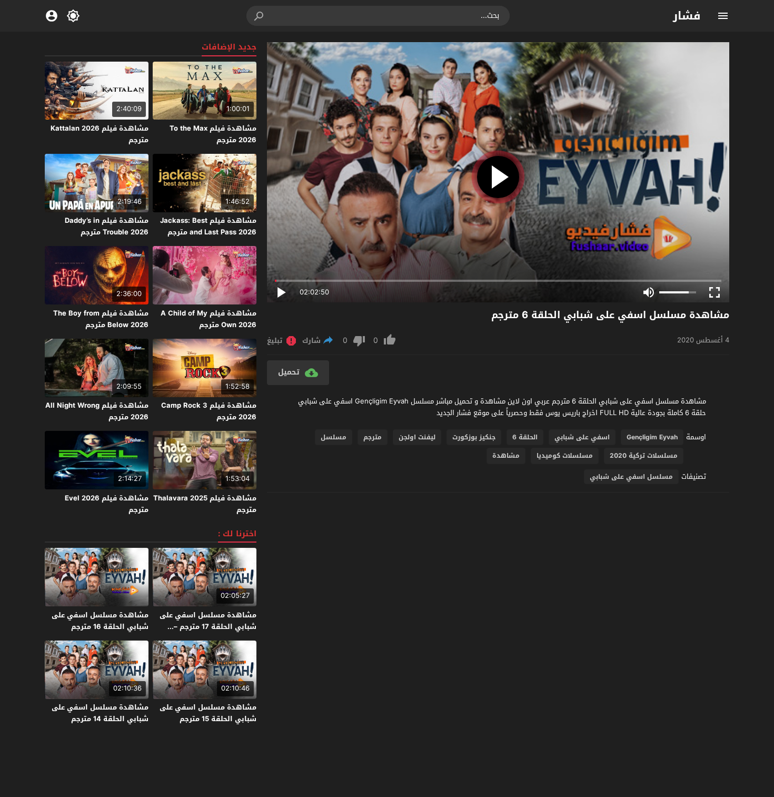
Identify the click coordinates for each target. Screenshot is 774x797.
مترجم (372, 437)
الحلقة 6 (525, 437)
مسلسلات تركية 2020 (644, 455)
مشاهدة (506, 455)
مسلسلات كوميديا (565, 455)
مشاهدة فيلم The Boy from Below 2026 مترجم (100, 319)
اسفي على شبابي (582, 437)
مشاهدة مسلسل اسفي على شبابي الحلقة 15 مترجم (208, 713)
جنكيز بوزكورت (473, 437)
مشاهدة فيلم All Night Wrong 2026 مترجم (96, 411)
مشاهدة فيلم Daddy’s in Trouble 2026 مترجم (106, 226)
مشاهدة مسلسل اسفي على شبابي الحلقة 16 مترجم (100, 620)
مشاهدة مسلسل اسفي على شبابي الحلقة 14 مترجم (100, 713)
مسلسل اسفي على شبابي (631, 477)
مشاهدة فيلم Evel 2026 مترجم (106, 503)
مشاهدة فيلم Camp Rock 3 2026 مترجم (208, 411)
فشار (687, 15)
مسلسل (333, 437)
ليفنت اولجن (417, 437)
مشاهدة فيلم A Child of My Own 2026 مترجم (208, 319)
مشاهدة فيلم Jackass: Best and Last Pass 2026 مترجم (208, 226)
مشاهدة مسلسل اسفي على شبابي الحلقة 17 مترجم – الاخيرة (208, 626)
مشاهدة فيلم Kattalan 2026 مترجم (99, 134)
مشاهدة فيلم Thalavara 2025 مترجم (204, 503)
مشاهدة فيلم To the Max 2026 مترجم (213, 134)
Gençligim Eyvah (652, 437)
